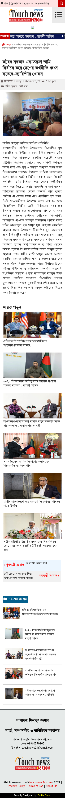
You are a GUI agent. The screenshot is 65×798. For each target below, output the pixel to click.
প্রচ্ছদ (8, 44)
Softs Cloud (44, 795)
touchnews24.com (40, 782)
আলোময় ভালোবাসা (25, 564)
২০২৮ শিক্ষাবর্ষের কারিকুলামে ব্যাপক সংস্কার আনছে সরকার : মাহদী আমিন (40, 634)
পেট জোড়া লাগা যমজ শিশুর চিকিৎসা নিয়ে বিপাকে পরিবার (31, 576)
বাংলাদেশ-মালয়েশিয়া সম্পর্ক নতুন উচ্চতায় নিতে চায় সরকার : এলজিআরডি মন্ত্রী (41, 654)
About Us (51, 786)
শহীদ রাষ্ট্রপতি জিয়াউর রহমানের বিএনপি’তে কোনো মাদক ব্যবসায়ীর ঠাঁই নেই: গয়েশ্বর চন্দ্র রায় (30, 546)
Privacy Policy (16, 786)
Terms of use (35, 786)
